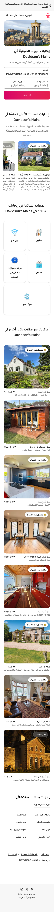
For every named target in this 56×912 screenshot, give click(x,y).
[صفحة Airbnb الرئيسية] (48, 15)
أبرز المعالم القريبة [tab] (42, 804)
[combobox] (27, 74)
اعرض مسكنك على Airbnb (18, 15)
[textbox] (38, 85)
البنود (21, 897)
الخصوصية (30, 897)
